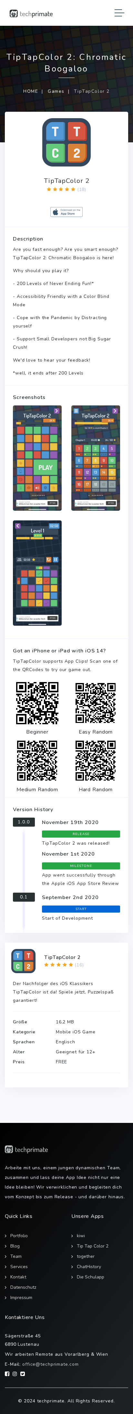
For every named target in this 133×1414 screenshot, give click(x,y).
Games (56, 91)
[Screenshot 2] (95, 458)
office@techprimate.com (50, 1364)
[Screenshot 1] (37, 458)
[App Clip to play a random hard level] (95, 760)
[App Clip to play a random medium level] (37, 760)
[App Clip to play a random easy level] (95, 703)
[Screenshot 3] (37, 573)
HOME (30, 91)
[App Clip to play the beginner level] (37, 703)
